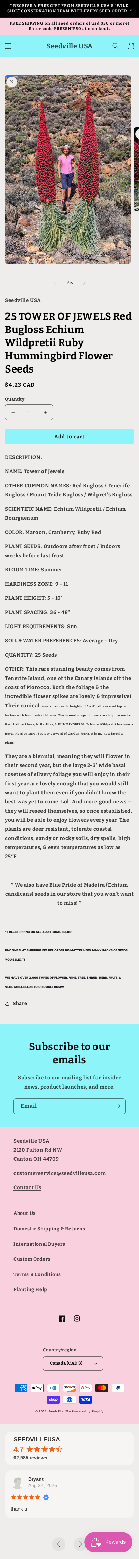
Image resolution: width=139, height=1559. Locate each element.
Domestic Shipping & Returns (49, 1229)
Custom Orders (32, 1259)
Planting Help (30, 1290)
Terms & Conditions (37, 1274)
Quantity (14, 399)
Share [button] (20, 1003)
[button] (8, 46)
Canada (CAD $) (66, 1363)
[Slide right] (84, 283)
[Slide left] (54, 283)
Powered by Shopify (88, 1411)
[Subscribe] (117, 1106)
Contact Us (27, 1187)
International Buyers (39, 1244)
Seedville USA (60, 1411)
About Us (24, 1213)
